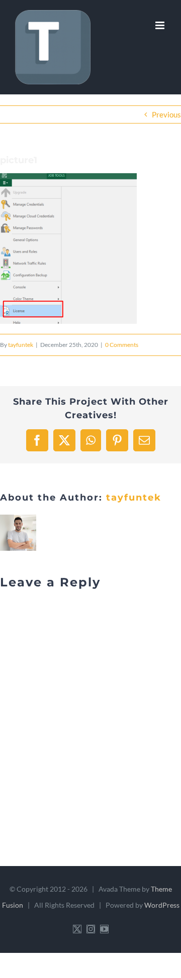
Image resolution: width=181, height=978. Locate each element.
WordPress (161, 905)
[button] (68, 248)
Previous (166, 114)
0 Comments (121, 344)
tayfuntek (20, 344)
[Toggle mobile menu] (160, 25)
